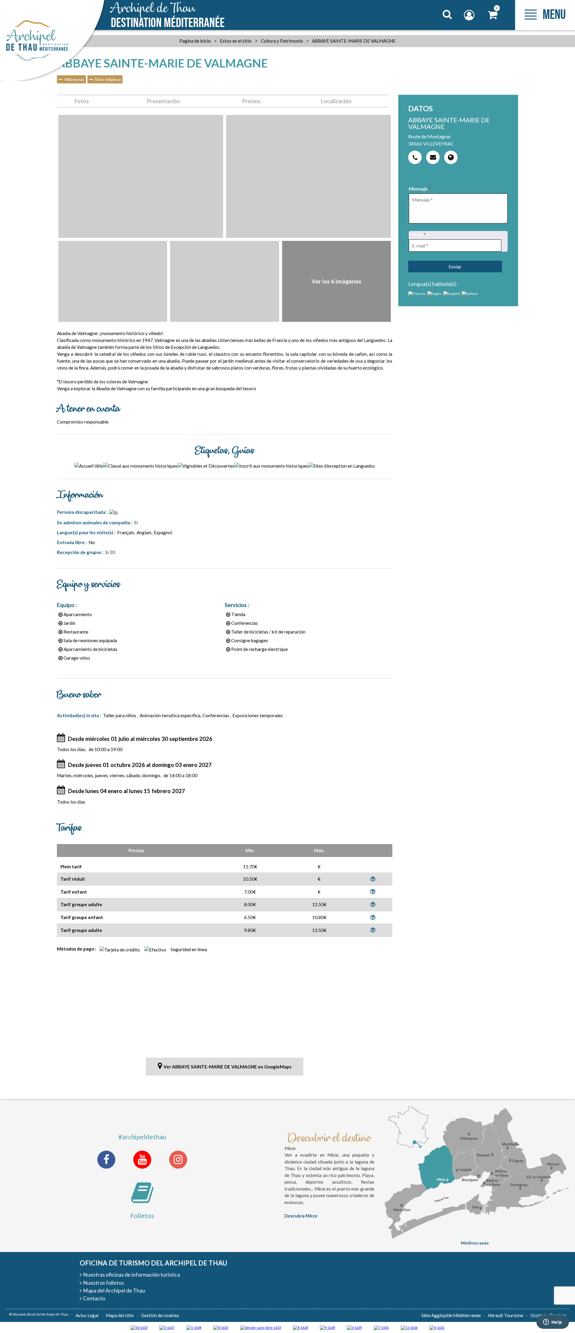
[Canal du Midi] (381, 1327)
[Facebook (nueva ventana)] (106, 1160)
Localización (336, 101)
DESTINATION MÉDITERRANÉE (168, 15)
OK (439, 25)
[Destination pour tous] (166, 1327)
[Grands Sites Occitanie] (193, 1327)
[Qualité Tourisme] (260, 1327)
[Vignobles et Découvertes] (220, 1327)
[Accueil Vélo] (354, 1327)
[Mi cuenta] (470, 15)
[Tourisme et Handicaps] (327, 1327)
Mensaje (420, 188)
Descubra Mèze (301, 1215)
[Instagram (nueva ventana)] (178, 1160)
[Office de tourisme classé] (409, 1327)
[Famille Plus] (300, 1327)
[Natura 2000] (139, 1327)
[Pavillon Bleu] (436, 1327)
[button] (493, 15)
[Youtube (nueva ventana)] (142, 1160)
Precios (251, 101)
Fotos (82, 101)
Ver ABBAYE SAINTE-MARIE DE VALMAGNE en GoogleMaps (227, 1066)
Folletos (142, 1216)
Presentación (163, 101)
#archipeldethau (142, 1137)
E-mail (417, 234)
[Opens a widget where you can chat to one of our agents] (552, 1322)
